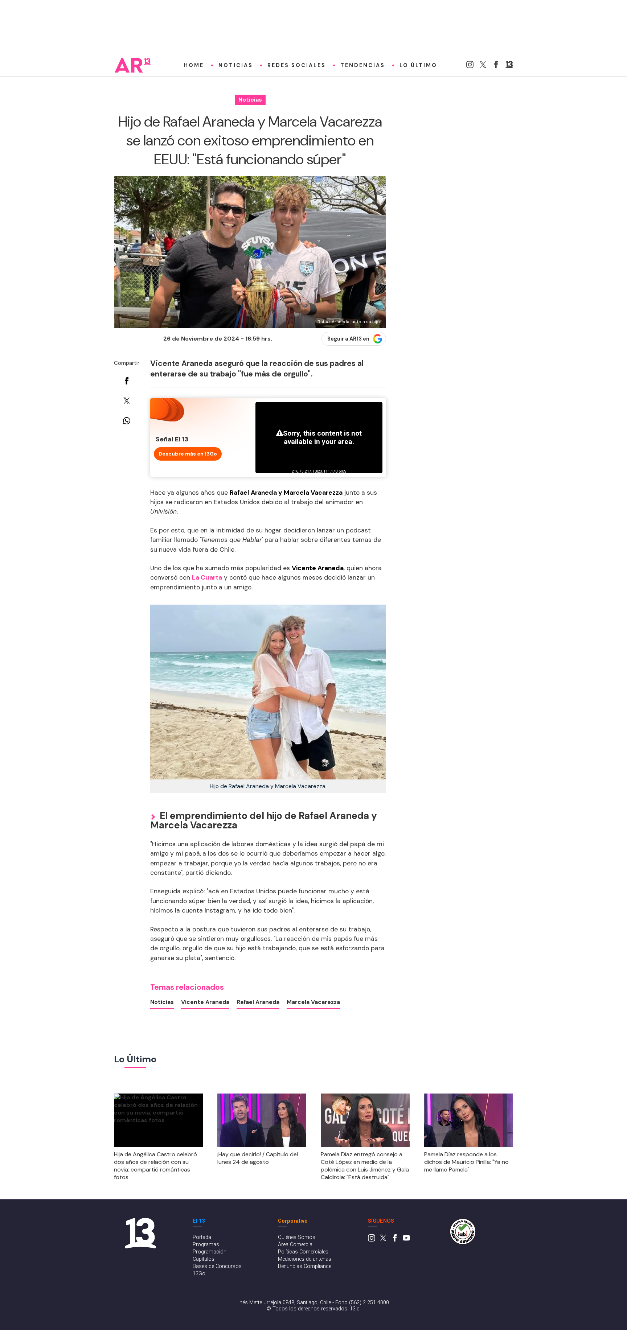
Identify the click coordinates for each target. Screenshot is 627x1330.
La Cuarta (207, 577)
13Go (199, 1274)
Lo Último (418, 65)
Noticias (235, 65)
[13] (509, 66)
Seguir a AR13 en (348, 338)
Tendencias (362, 65)
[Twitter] (483, 66)
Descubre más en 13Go (188, 453)
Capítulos (203, 1259)
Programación (209, 1252)
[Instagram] (470, 66)
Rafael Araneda (258, 1002)
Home (194, 65)
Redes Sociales (296, 65)
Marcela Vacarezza (313, 1002)
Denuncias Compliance (304, 1266)
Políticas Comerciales (303, 1252)
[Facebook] (496, 66)
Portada (202, 1237)
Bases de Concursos (217, 1266)
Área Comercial (296, 1245)
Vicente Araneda (205, 1002)
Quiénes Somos (296, 1237)
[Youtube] (406, 1240)
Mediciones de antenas (304, 1259)
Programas (206, 1245)
